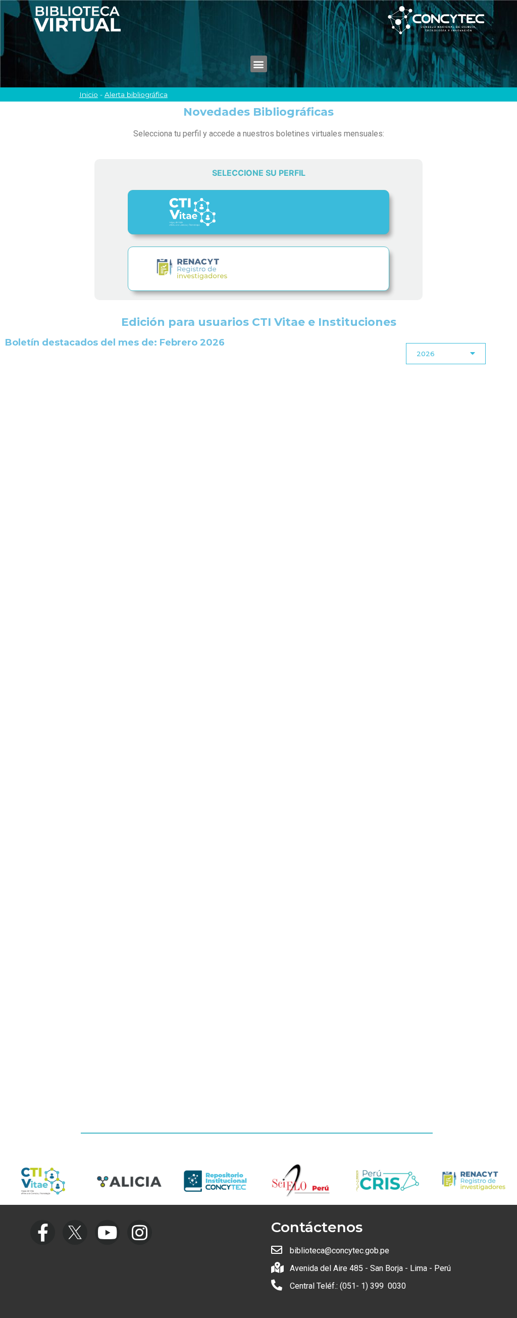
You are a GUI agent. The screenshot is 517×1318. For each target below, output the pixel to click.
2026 (426, 354)
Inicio (88, 94)
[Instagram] (139, 1232)
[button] (258, 64)
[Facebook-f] (42, 1232)
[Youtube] (107, 1232)
